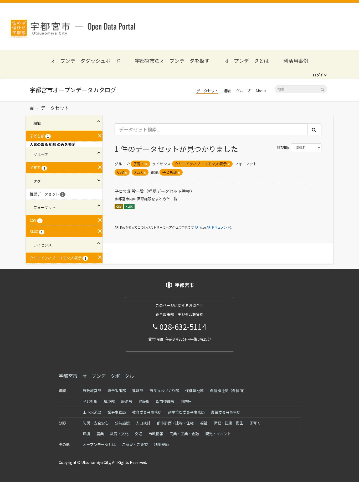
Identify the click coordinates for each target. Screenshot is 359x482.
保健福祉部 (194, 390)
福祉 (203, 422)
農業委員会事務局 (225, 412)
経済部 (126, 401)
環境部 (109, 401)
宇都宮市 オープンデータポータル (96, 375)
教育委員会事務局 (147, 412)
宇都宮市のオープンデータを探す (172, 60)
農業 (100, 433)
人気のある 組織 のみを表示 (52, 144)
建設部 (144, 401)
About (260, 90)
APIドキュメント (218, 227)
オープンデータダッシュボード (85, 60)
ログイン (320, 74)
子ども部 (90, 401)
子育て (254, 422)
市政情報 (155, 433)
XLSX (129, 206)
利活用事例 (295, 60)
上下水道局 (92, 412)
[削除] (146, 164)
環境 (86, 433)
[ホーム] (32, 107)
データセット (207, 90)
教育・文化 (119, 433)
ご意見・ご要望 (135, 444)
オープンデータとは (246, 60)
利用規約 (161, 444)
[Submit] (322, 88)
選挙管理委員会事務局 (186, 412)
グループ (243, 90)
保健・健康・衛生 (228, 422)
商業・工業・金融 (184, 433)
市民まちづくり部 (164, 390)
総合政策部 (116, 390)
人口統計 (143, 422)
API (197, 227)
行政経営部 (92, 390)
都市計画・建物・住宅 (175, 422)
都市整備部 (165, 401)
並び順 (282, 147)
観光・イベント (218, 433)
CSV (119, 206)
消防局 (186, 401)
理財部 (137, 390)
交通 (138, 433)
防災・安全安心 (96, 422)
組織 (227, 90)
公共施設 (122, 422)
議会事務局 (116, 412)
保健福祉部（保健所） (228, 390)
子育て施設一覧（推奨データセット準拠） (154, 191)
